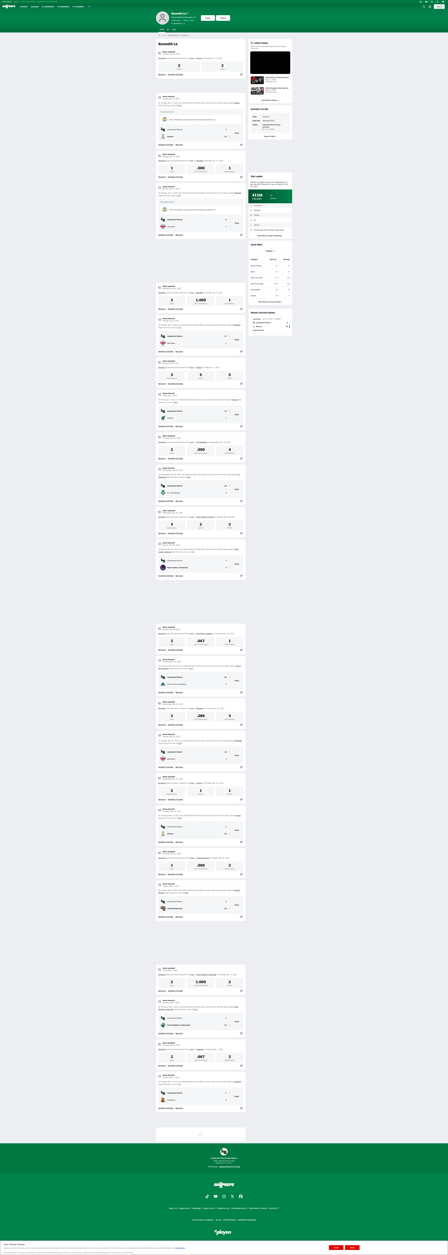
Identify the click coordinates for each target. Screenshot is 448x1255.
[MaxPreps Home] (8, 6)
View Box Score (258, 330)
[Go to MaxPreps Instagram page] (224, 1196)
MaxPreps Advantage (47, 2)
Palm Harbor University (205, 517)
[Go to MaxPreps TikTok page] (207, 1196)
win (192, 161)
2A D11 (257, 225)
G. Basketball (63, 6)
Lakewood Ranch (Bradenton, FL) (183, 17)
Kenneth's (162, 58)
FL (164, 35)
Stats (174, 29)
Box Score (162, 74)
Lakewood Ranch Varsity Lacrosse (271, 125)
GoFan (17, 2)
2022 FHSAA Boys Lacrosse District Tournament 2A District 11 (192, 119)
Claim (208, 18)
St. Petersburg (201, 442)
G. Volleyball (78, 6)
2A (255, 220)
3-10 (180, 818)
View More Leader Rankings (269, 235)
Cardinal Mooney (203, 858)
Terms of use (223, 1208)
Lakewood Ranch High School (224, 1158)
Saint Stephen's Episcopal (206, 974)
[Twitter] (437, 1)
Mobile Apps (184, 1208)
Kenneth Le (178, 13)
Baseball (35, 6)
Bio (168, 29)
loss (192, 58)
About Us (173, 1208)
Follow (223, 18)
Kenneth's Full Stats (175, 74)
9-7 (179, 196)
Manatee (199, 161)
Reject (352, 1247)
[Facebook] (443, 1)
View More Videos (269, 100)
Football (24, 6)
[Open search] (424, 7)
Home (162, 29)
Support (273, 1208)
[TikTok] (420, 1)
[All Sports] (89, 7)
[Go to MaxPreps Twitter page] (232, 1196)
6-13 (180, 105)
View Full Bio (269, 136)
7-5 (179, 1084)
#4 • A (178, 23)
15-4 (191, 668)
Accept (336, 1247)
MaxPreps (7, 2)
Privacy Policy (209, 1208)
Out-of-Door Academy (204, 633)
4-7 (193, 552)
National (257, 210)
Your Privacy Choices (258, 1208)
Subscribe (196, 1208)
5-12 (195, 1009)
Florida (256, 215)
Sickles (199, 367)
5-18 (186, 893)
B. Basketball (48, 6)
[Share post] (241, 74)
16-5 (188, 477)
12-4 (180, 743)
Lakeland (199, 1049)
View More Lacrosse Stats (269, 301)
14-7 (176, 402)
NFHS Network (28, 2)
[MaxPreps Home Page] (159, 35)
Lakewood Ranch (173, 35)
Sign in (439, 6)
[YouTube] (426, 1)
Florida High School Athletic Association (269, 230)
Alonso (199, 58)
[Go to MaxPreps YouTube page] (215, 1196)
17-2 (180, 327)
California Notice (239, 1208)
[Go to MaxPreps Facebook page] (241, 1196)
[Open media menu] (430, 7)
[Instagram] (431, 1)
